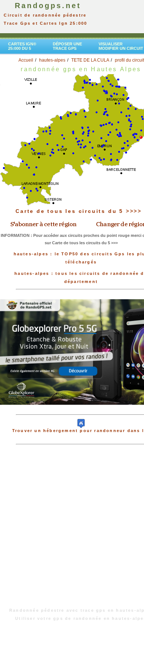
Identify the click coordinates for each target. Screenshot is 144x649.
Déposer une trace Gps (67, 46)
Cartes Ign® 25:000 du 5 (22, 46)
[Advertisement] (72, 530)
